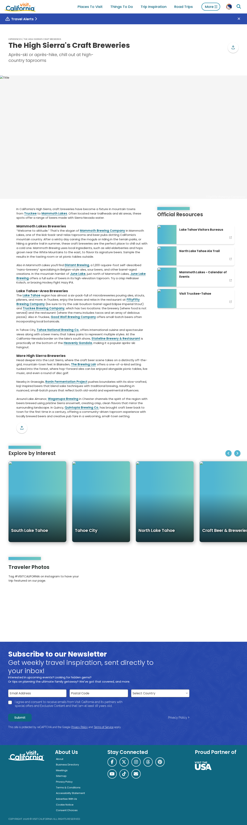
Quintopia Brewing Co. (82, 407)
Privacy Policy (177, 717)
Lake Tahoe (31, 295)
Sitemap (61, 776)
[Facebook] (112, 762)
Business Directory (67, 764)
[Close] (241, 19)
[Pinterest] (227, 575)
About (59, 759)
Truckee (30, 213)
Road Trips (183, 6)
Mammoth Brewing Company (102, 231)
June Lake (77, 274)
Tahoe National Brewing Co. (58, 330)
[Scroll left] (228, 453)
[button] (233, 47)
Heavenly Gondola (78, 343)
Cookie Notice (65, 804)
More (209, 6)
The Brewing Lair (83, 364)
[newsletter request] (136, 774)
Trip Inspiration (154, 6)
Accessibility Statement (70, 793)
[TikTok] (124, 774)
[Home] (20, 6)
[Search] (238, 6)
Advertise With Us (66, 799)
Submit (19, 717)
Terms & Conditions (68, 787)
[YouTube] (232, 575)
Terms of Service (103, 727)
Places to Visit (90, 6)
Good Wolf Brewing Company (73, 317)
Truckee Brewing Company (43, 308)
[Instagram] (222, 575)
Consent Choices (67, 810)
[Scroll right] (237, 453)
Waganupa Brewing (63, 399)
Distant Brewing (77, 265)
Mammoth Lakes (54, 213)
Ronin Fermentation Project (66, 382)
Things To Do (121, 6)
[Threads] (148, 762)
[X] (124, 762)
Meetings (62, 770)
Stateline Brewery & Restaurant (115, 338)
